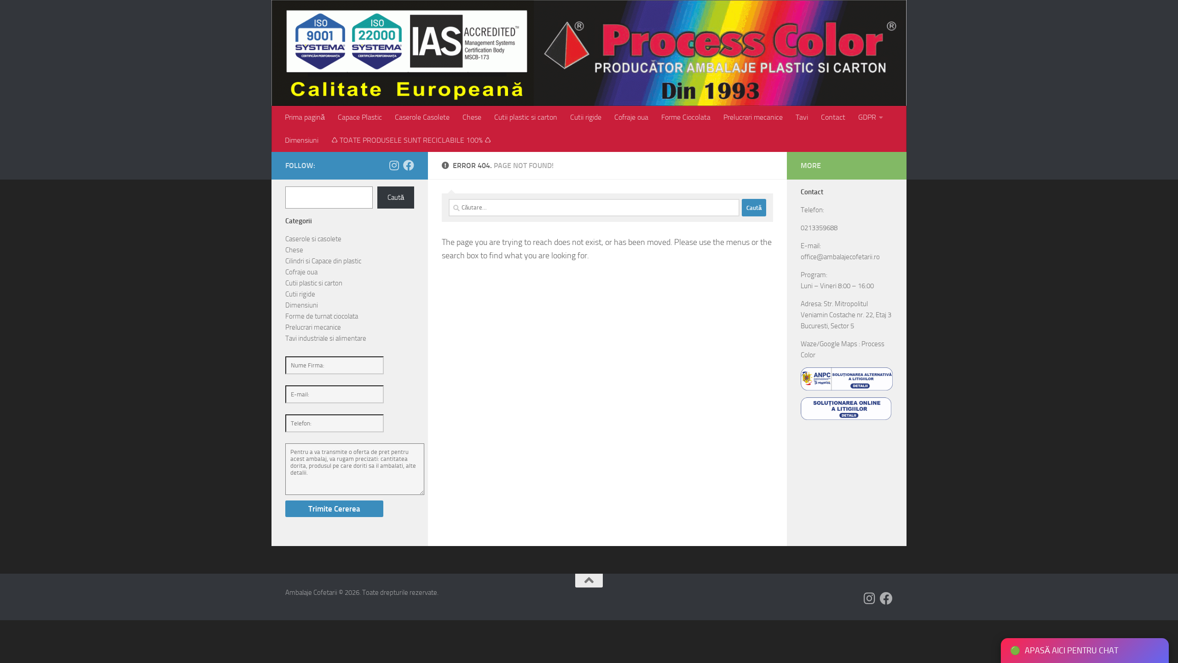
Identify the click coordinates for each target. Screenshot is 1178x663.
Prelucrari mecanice (753, 117)
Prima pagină (305, 117)
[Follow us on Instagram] (393, 165)
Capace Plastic (360, 117)
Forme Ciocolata (685, 117)
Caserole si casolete (313, 239)
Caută (395, 197)
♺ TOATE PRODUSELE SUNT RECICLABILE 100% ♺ (411, 140)
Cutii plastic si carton (525, 117)
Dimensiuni (301, 140)
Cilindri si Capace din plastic (323, 261)
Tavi (802, 117)
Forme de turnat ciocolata (321, 316)
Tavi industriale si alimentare (325, 338)
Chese (471, 117)
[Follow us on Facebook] (408, 165)
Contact (833, 117)
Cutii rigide (585, 117)
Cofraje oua (631, 117)
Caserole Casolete (422, 117)
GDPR (867, 117)
